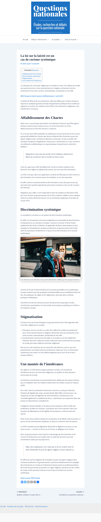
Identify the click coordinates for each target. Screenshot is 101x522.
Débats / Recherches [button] (39, 39)
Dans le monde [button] (70, 39)
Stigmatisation (27, 78)
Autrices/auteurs (41, 506)
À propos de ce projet (15, 506)
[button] (48, 39)
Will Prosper (35, 478)
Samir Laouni (25, 478)
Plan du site (29, 506)
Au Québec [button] (56, 39)
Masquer (35, 70)
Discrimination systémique (31, 76)
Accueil (25, 39)
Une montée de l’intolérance (31, 80)
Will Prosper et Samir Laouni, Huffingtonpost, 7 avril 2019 (42, 96)
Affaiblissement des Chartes (31, 74)
